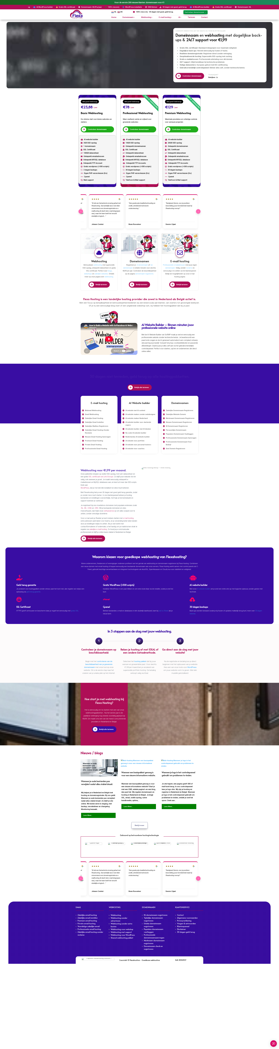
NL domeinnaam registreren (155, 915)
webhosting (98, 265)
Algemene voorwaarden (187, 917)
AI (179, 17)
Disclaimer (181, 929)
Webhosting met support (121, 932)
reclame (189, 268)
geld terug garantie (33, 592)
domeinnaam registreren (144, 274)
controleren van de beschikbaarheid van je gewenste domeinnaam (98, 664)
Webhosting (146, 17)
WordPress (85, 488)
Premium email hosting (87, 920)
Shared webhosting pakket (122, 937)
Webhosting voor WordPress (123, 935)
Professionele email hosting (89, 929)
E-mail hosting (165, 17)
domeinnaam (170, 268)
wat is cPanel (163, 611)
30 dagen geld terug (186, 932)
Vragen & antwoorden (186, 923)
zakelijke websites (101, 274)
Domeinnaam (128, 17)
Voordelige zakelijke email (89, 926)
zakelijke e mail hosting (98, 529)
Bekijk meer (139, 825)
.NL (82, 508)
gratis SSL (75, 611)
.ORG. (96, 508)
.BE (85, 508)
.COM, (89, 508)
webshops (88, 274)
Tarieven (191, 17)
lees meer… (87, 815)
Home (113, 17)
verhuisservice (109, 511)
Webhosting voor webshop (122, 929)
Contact (204, 17)
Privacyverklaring (184, 920)
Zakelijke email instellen (88, 917)
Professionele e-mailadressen (174, 265)
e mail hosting (128, 518)
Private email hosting (86, 923)
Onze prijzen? (213, 75)
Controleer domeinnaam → (195, 12)
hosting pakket (140, 661)
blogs (110, 271)
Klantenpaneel (183, 926)
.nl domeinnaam (142, 265)
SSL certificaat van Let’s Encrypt (101, 477)
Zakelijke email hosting (87, 915)
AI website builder (203, 589)
